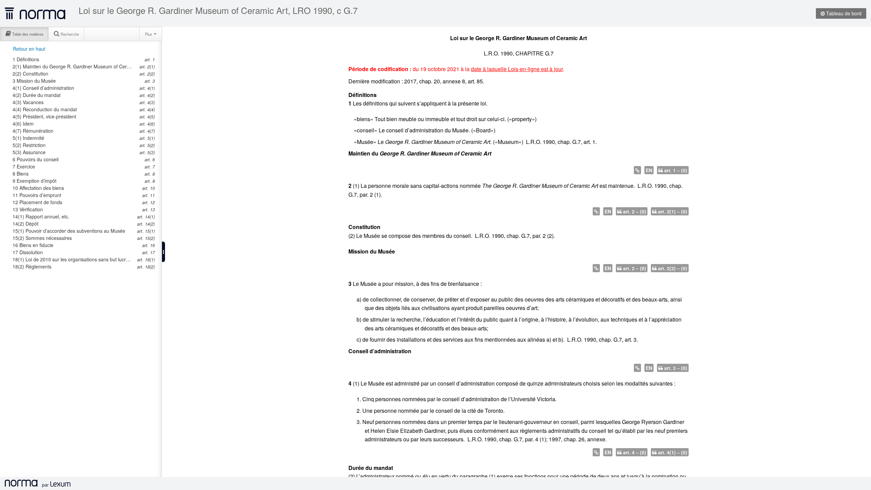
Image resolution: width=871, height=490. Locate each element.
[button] (163, 252)
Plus (149, 34)
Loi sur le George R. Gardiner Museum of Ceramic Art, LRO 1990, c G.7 (218, 10)
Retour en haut (29, 48)
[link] (76, 59)
